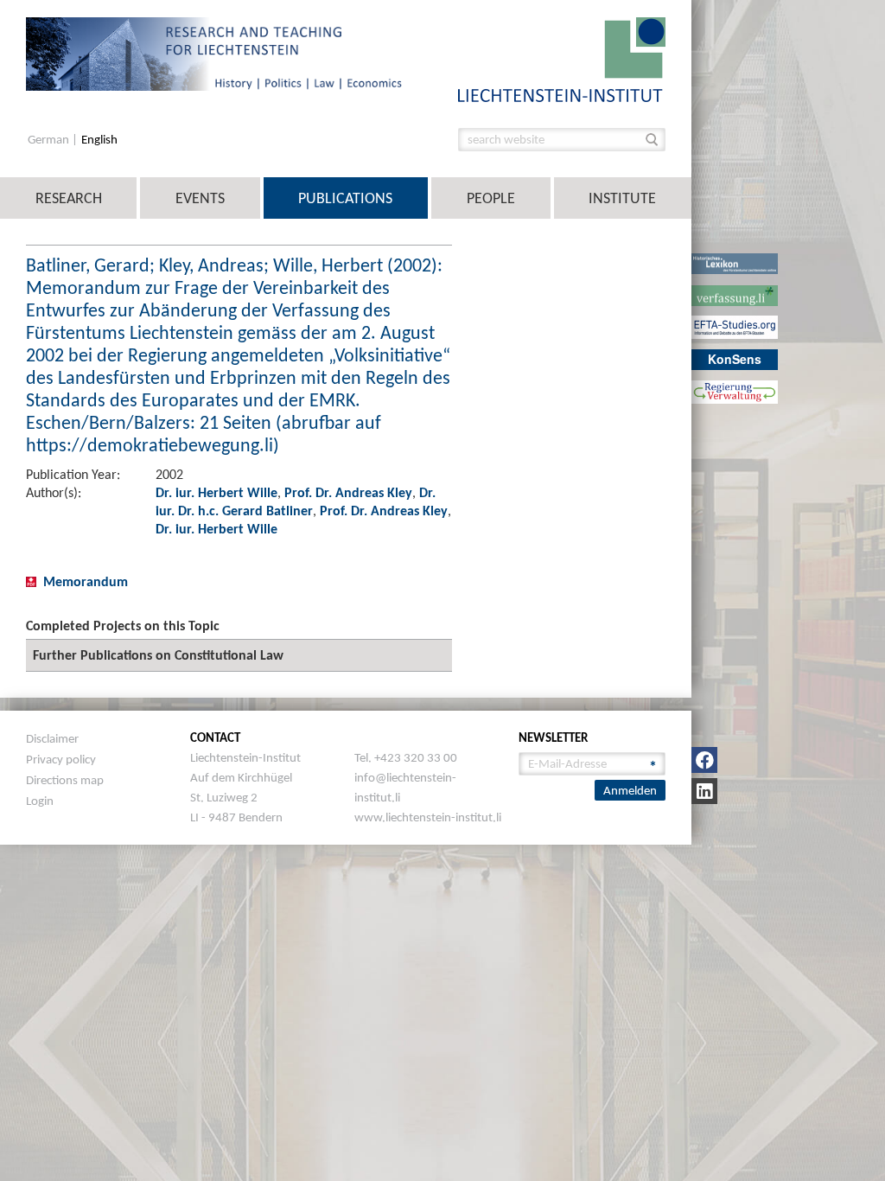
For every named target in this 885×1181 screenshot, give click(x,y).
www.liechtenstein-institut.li (427, 817)
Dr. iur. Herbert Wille (216, 492)
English (99, 139)
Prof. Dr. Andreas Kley (348, 492)
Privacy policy (61, 759)
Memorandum (85, 581)
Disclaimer (52, 738)
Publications (345, 197)
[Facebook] (704, 760)
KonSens (734, 358)
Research (68, 197)
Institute (622, 197)
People (491, 197)
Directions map (65, 780)
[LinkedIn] (704, 791)
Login (40, 800)
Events (200, 197)
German (50, 139)
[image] (561, 58)
